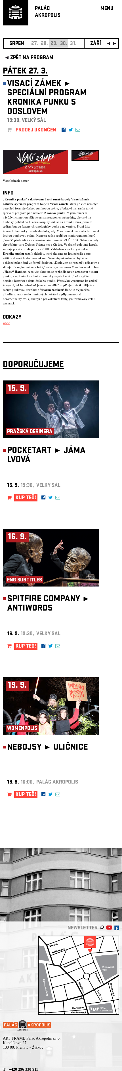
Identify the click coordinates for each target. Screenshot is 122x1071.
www (6, 322)
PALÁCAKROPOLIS (47, 12)
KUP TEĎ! (26, 498)
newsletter (83, 928)
